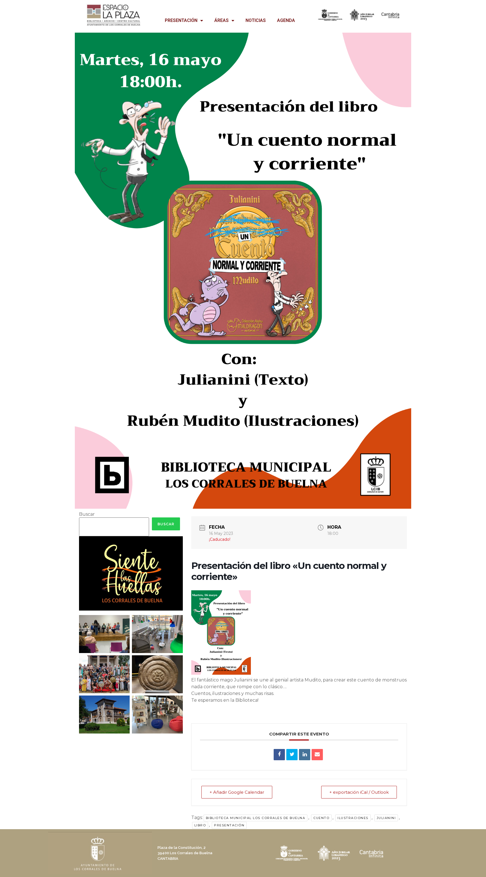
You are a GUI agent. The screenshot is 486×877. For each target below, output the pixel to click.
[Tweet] (292, 754)
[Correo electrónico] (317, 754)
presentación (229, 825)
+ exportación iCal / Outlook (359, 792)
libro (200, 825)
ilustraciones (353, 818)
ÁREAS (221, 20)
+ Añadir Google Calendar (237, 792)
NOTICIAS (256, 20)
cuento (321, 818)
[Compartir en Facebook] (279, 754)
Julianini (386, 818)
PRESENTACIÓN (181, 20)
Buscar (87, 514)
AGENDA (286, 20)
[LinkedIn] (304, 754)
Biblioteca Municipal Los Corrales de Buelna (255, 818)
